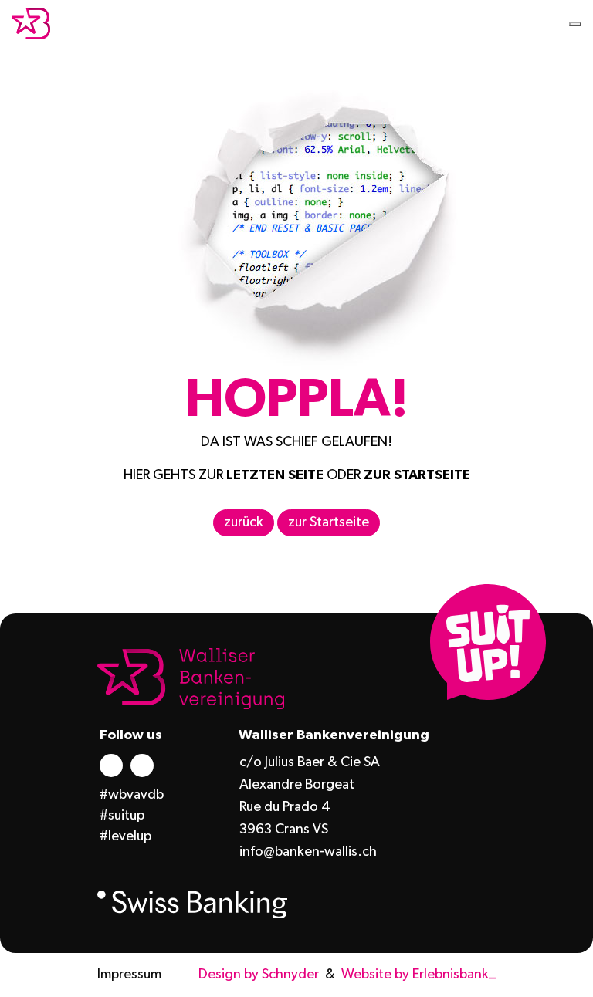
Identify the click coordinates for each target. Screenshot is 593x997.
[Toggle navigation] (575, 24)
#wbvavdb (132, 795)
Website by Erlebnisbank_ (418, 975)
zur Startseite (328, 522)
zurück (243, 522)
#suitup (122, 816)
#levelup (125, 836)
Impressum (129, 975)
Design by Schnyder (258, 975)
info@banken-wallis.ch (308, 852)
